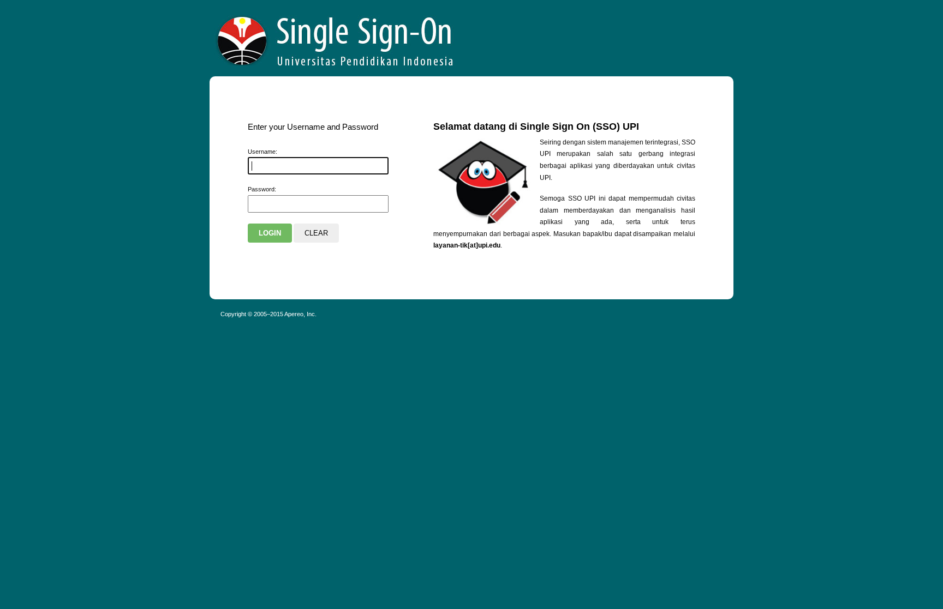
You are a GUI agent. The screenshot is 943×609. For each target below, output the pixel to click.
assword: (262, 189)
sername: (262, 151)
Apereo (336, 38)
